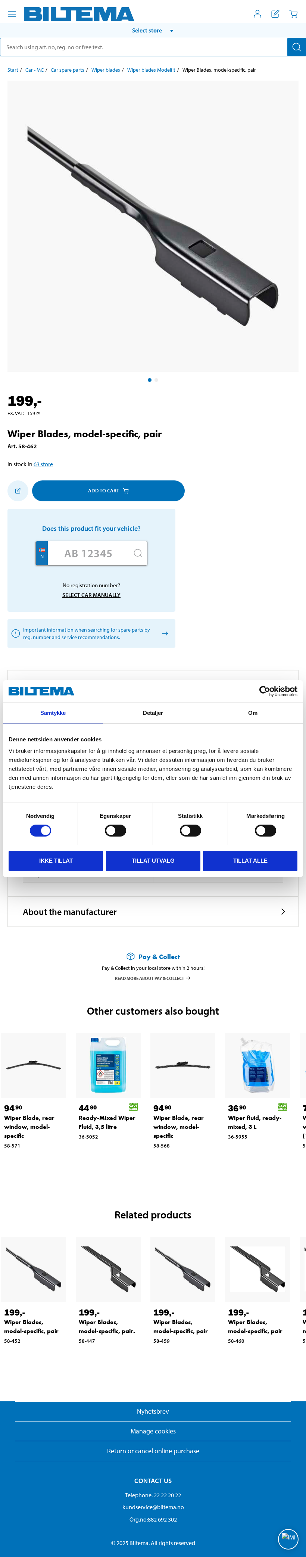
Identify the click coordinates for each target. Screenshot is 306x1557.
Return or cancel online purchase (153, 1451)
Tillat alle (250, 860)
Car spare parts (67, 69)
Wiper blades (105, 69)
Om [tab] (252, 713)
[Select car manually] (164, 633)
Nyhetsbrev (153, 1411)
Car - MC (34, 69)
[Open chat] (288, 1539)
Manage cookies (153, 1431)
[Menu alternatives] (12, 14)
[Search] (296, 47)
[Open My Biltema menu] (257, 14)
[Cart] (293, 14)
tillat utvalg (153, 860)
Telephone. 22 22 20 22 (153, 1495)
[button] (153, 30)
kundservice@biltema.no (153, 1507)
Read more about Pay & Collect (149, 978)
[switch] (115, 831)
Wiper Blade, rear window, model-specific (29, 1127)
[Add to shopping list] (17, 490)
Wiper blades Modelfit (151, 69)
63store (43, 464)
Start (12, 69)
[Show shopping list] (275, 14)
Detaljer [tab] (153, 713)
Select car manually (91, 594)
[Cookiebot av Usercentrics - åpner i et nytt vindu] (264, 691)
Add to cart (103, 490)
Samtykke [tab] (53, 713)
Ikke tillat (56, 860)
